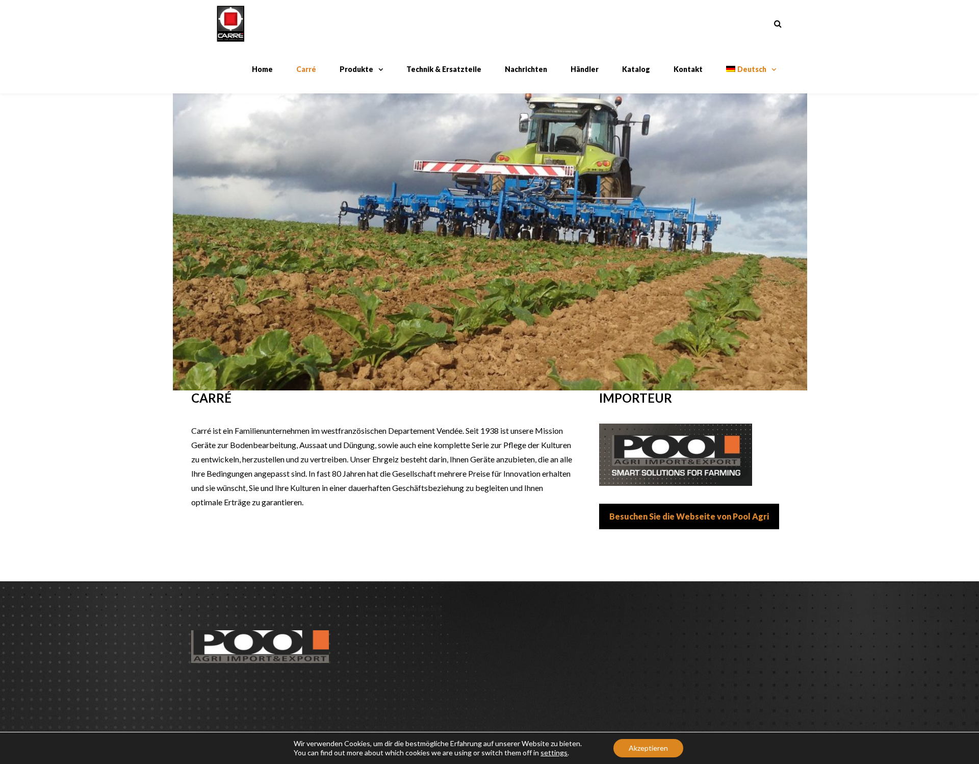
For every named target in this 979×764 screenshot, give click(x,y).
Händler (585, 69)
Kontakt (688, 69)
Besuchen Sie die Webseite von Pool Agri (689, 516)
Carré (306, 69)
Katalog (636, 69)
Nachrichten (526, 69)
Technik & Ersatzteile (443, 69)
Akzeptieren (648, 748)
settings (554, 752)
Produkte (356, 69)
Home (262, 69)
